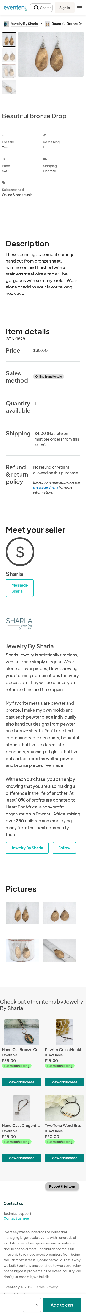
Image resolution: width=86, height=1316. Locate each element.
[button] (41, 7)
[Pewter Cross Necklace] (64, 1052)
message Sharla (45, 487)
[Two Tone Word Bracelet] (64, 1128)
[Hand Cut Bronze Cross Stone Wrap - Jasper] (21, 1052)
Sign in (64, 8)
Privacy (52, 1287)
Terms (40, 1287)
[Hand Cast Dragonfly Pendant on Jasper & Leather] (21, 1128)
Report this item (62, 1186)
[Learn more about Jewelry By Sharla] (20, 623)
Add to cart (62, 1305)
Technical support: (18, 1216)
